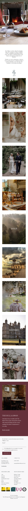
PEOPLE (14, 364)
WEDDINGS (14, 161)
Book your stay (6, 430)
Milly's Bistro (16, 480)
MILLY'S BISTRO (14, 93)
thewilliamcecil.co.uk (21, 463)
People (2, 481)
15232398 (16, 498)
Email (4, 442)
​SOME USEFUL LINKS (5, 471)
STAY (14, 127)
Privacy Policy (3, 484)
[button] (23, 3)
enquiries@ (16, 463)
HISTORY (14, 330)
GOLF (14, 229)
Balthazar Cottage (17, 474)
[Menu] (3, 2)
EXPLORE (14, 262)
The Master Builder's (17, 478)
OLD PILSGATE (14, 296)
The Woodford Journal (5, 478)
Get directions (3, 466)
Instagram (3, 477)
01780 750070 (16, 460)
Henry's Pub (16, 477)
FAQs (2, 480)
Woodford (15, 484)
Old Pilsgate (16, 481)
